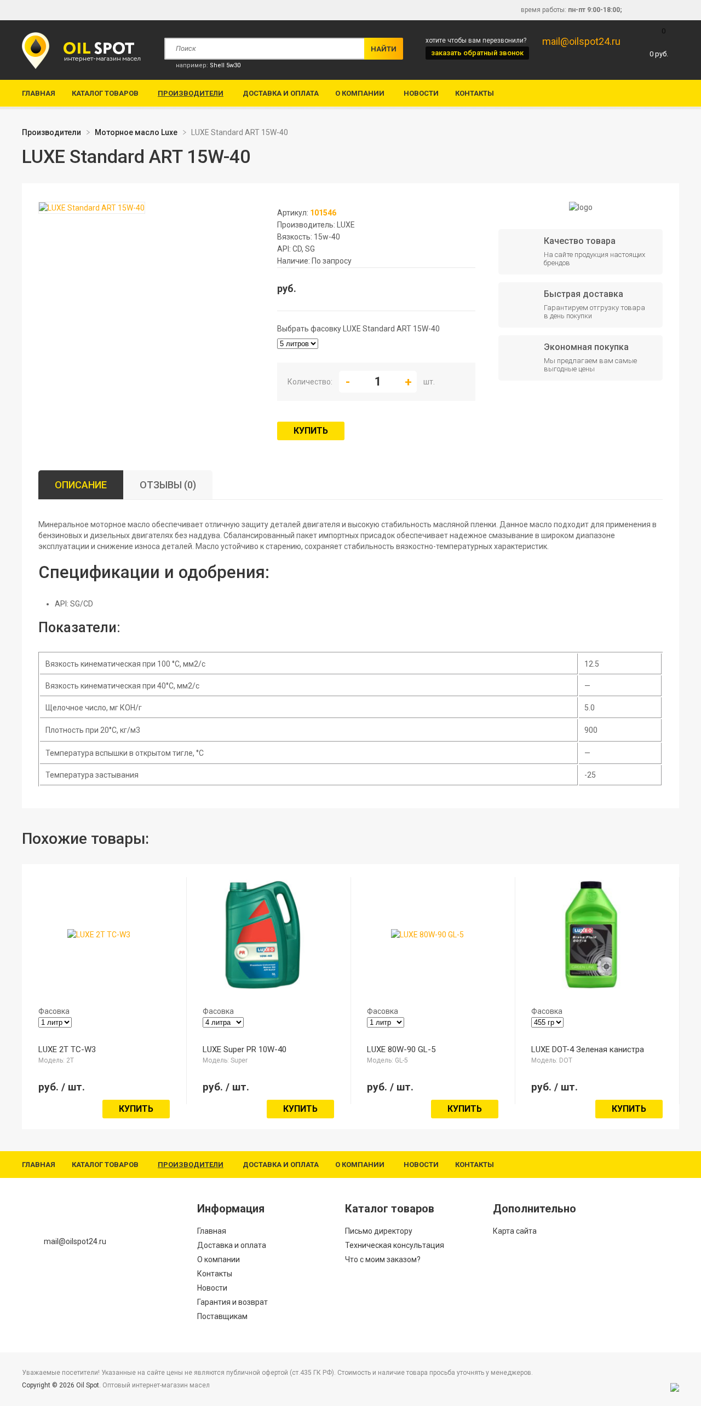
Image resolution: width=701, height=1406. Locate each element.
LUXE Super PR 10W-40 (244, 1049)
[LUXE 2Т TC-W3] (98, 934)
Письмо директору (378, 1231)
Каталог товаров (105, 93)
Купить (311, 430)
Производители (190, 93)
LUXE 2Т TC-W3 (67, 1049)
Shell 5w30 (225, 65)
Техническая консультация (394, 1245)
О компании (359, 93)
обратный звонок (477, 53)
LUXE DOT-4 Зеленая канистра (587, 1049)
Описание (81, 485)
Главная (38, 93)
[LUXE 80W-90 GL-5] (427, 934)
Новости (421, 93)
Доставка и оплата (281, 93)
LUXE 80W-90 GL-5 (401, 1049)
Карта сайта (515, 1231)
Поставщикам (222, 1316)
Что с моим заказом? (383, 1259)
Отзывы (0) (168, 485)
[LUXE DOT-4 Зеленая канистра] (591, 983)
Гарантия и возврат (232, 1302)
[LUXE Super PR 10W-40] (263, 983)
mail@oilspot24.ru (581, 41)
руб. (659, 42)
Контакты (474, 93)
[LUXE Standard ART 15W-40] (91, 208)
